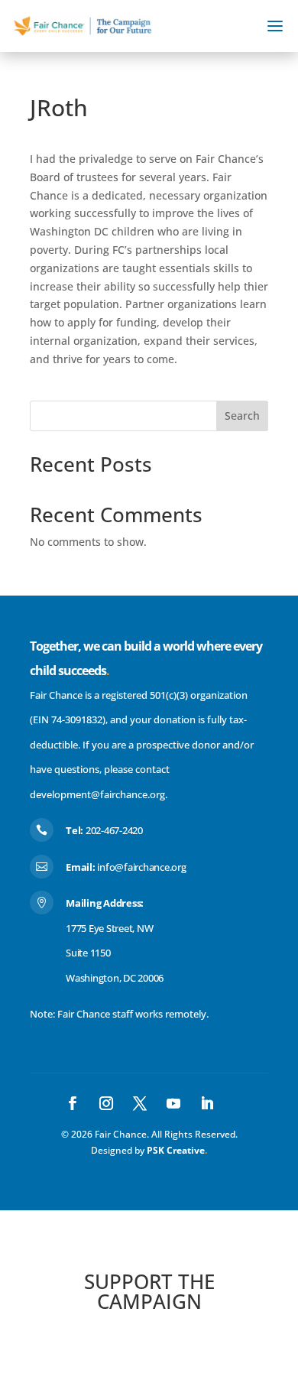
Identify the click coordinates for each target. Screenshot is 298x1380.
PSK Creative (174, 1150)
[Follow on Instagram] (106, 1103)
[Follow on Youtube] (173, 1103)
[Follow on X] (140, 1103)
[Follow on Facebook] (72, 1103)
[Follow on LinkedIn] (207, 1103)
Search (242, 415)
